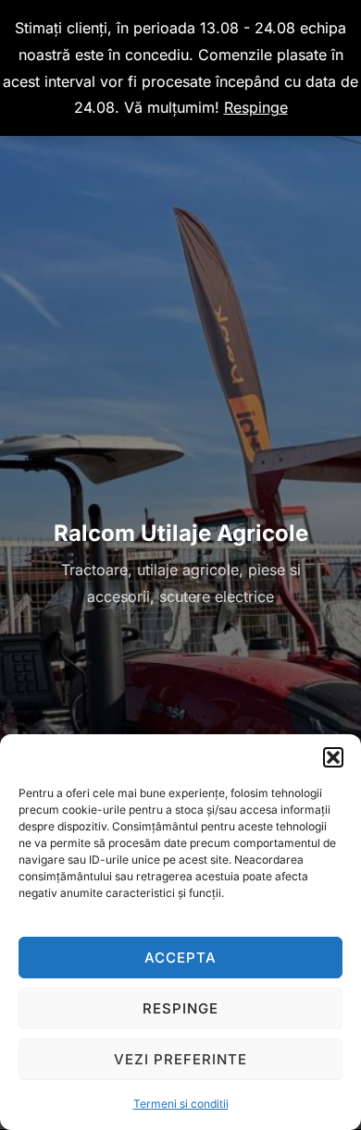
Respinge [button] (256, 107)
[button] (333, 757)
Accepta (180, 957)
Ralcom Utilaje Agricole (181, 533)
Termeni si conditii (181, 1104)
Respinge (180, 1008)
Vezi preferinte (180, 1059)
